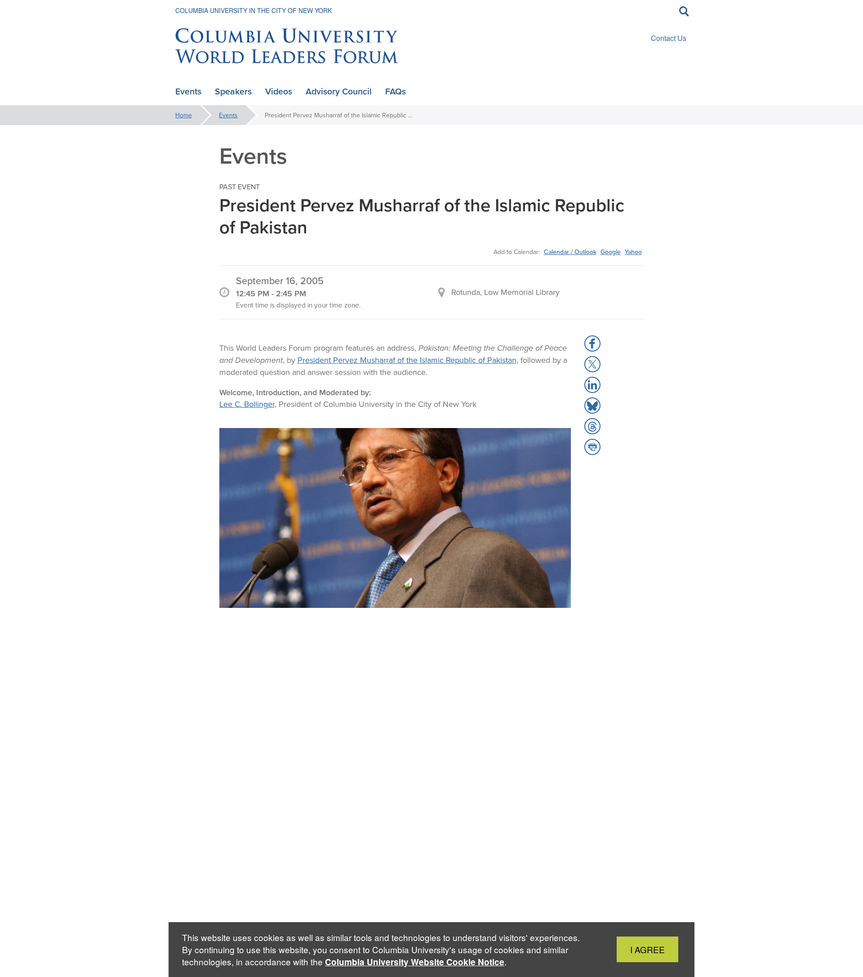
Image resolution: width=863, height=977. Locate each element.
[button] (592, 343)
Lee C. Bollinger (247, 404)
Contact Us (668, 38)
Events (228, 115)
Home (183, 115)
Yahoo (633, 251)
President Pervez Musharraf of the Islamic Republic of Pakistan (407, 360)
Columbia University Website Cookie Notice (414, 962)
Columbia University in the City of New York (253, 10)
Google (611, 251)
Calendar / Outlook (570, 251)
